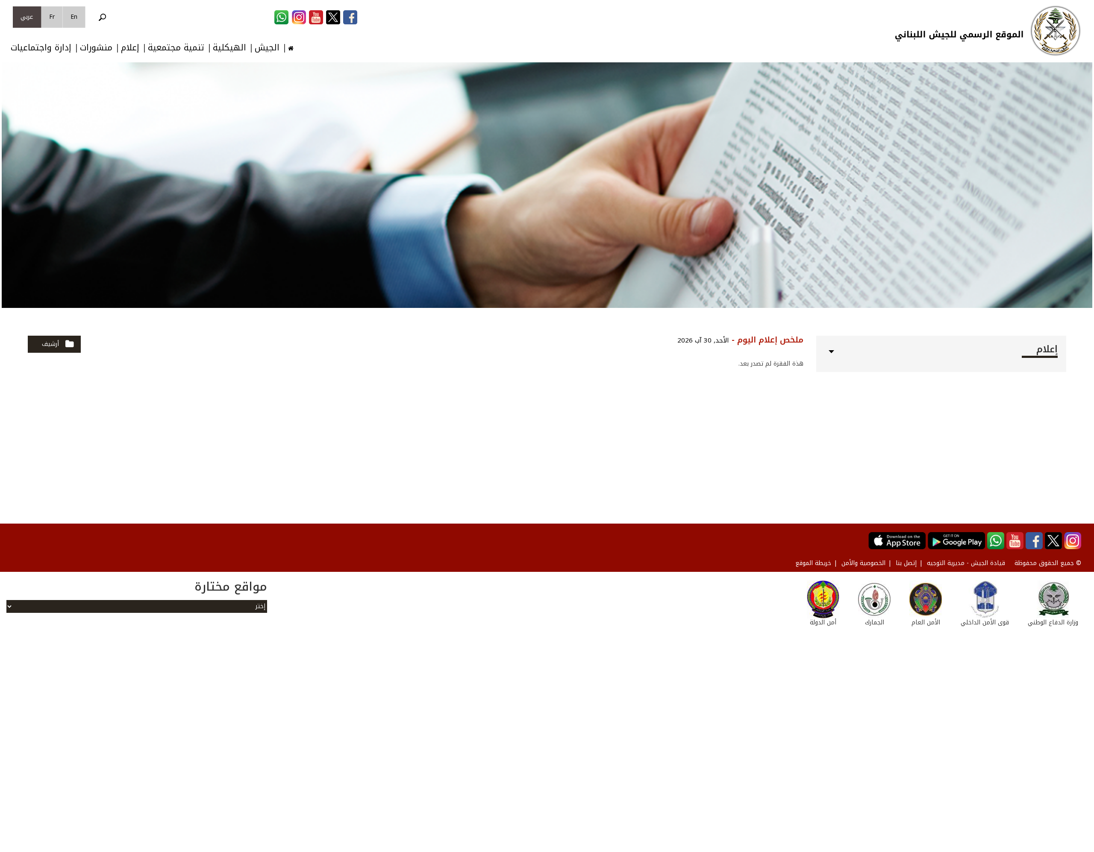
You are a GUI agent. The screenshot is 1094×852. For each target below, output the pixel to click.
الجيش (267, 47)
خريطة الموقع (813, 563)
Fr (52, 17)
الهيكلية (229, 47)
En (74, 17)
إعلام (130, 47)
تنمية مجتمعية (176, 47)
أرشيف (50, 344)
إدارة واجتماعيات (41, 47)
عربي (27, 17)
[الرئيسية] (1055, 30)
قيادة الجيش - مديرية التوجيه (966, 563)
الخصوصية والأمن (863, 563)
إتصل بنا (906, 563)
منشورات (96, 47)
